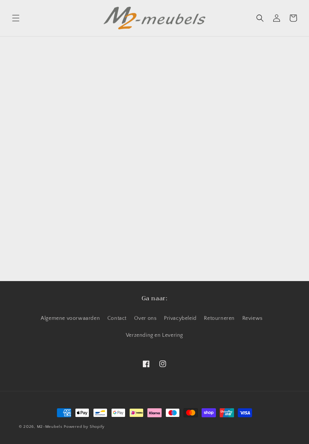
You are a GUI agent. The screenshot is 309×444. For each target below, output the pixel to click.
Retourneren (219, 318)
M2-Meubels (50, 426)
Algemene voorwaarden (70, 318)
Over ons (145, 318)
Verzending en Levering (154, 335)
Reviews (252, 318)
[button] (16, 18)
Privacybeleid (180, 318)
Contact (117, 318)
